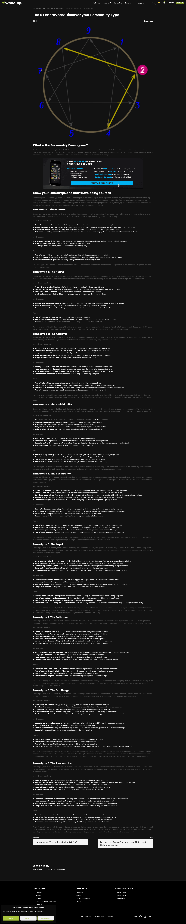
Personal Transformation (112, 3)
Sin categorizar (56, 8)
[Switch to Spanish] (159, 2)
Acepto (11, 918)
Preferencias (45, 918)
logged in (46, 869)
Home (44, 8)
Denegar (28, 918)
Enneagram (40, 150)
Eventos (128, 3)
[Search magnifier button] (155, 2)
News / (49, 8)
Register (180, 3)
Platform (96, 3)
